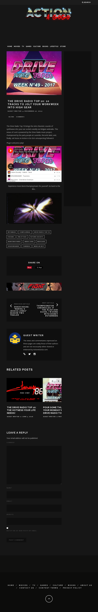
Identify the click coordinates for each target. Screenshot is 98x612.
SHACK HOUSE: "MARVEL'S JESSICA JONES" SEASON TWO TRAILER (19, 311)
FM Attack (22, 237)
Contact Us (26, 588)
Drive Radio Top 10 (42, 232)
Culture (37, 46)
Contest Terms (48, 588)
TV (23, 46)
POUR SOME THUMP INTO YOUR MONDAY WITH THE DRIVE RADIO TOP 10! (57, 410)
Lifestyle (54, 46)
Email (9, 501)
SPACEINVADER (13, 246)
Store (63, 46)
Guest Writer (15, 111)
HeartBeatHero (14, 241)
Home (9, 46)
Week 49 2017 (39, 246)
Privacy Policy (72, 588)
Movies (17, 46)
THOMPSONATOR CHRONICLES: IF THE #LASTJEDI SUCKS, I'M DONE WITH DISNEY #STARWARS (47, 311)
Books (45, 46)
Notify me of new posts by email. (22, 531)
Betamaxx (12, 232)
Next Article (48, 303)
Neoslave (41, 241)
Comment (11, 442)
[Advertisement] (49, 40)
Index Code (29, 241)
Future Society (36, 237)
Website (10, 514)
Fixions (11, 237)
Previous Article (22, 304)
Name (9, 488)
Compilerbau (25, 232)
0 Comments (20, 116)
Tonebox (26, 246)
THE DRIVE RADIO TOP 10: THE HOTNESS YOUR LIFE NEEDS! (21, 410)
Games (28, 46)
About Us (86, 585)
